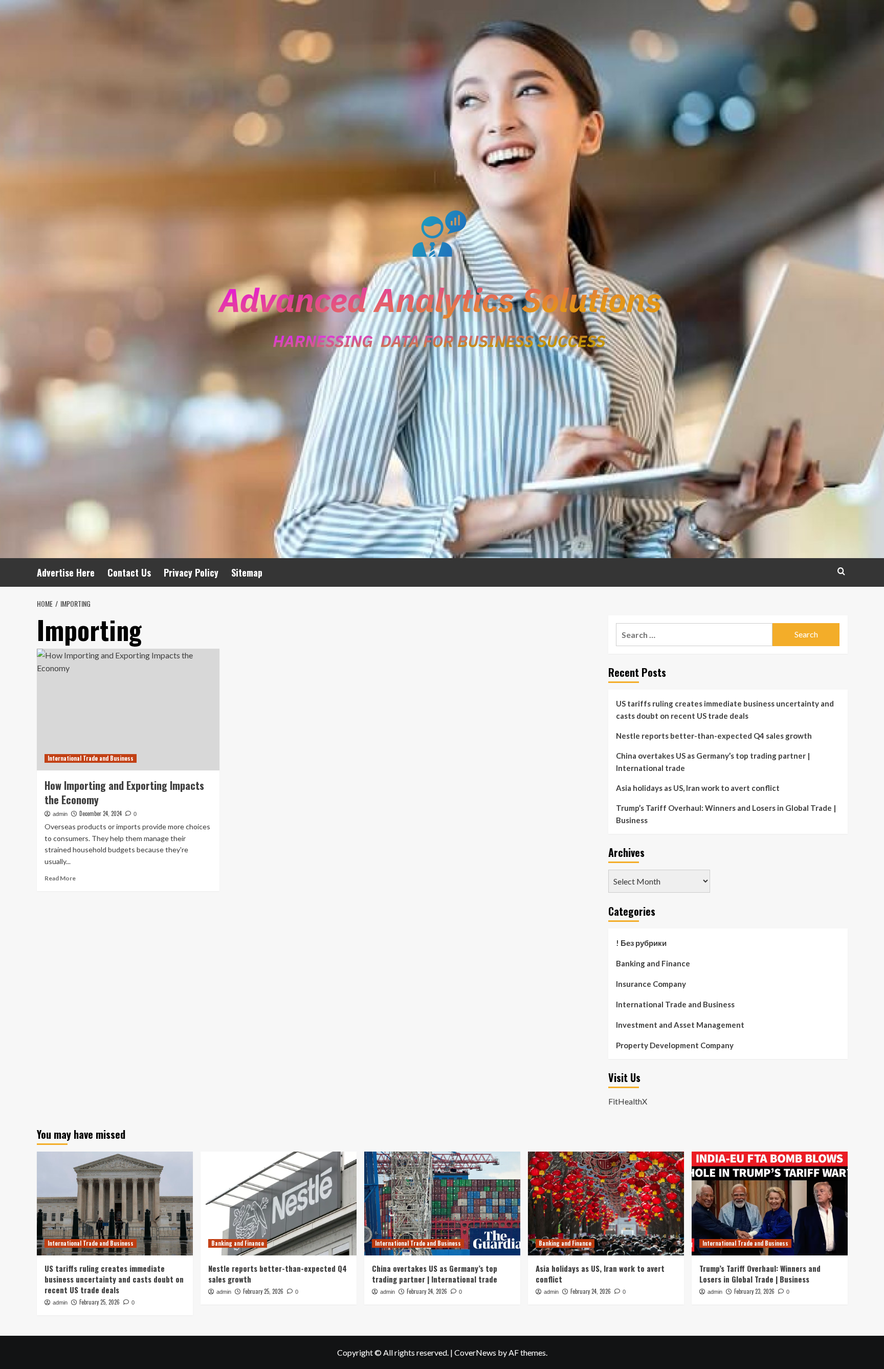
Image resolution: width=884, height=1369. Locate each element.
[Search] (841, 571)
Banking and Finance (653, 963)
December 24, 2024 (100, 813)
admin (60, 814)
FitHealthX (627, 1101)
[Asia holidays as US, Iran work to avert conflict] (606, 1203)
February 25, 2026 (99, 1302)
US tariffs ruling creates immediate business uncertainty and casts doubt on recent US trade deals (725, 709)
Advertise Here (66, 572)
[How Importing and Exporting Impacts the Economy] (128, 709)
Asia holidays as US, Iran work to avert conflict (698, 787)
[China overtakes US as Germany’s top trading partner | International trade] (442, 1203)
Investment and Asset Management (680, 1024)
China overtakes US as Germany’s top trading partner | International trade (713, 761)
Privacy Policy (191, 572)
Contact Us (129, 572)
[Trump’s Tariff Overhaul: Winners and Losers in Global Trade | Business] (770, 1203)
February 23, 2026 (754, 1291)
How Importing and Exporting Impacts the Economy (124, 792)
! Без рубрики (641, 942)
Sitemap (246, 572)
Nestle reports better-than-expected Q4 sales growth (714, 735)
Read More (60, 878)
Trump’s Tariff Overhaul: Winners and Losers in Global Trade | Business (726, 814)
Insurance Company (651, 983)
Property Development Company (675, 1045)
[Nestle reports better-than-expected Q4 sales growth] (279, 1203)
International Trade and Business (91, 758)
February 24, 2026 (427, 1291)
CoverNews (475, 1352)
